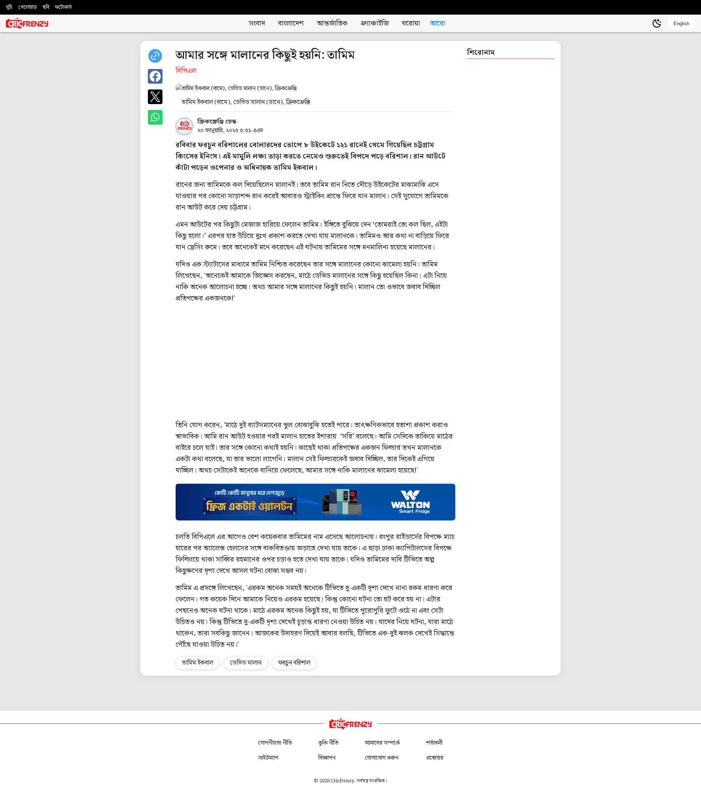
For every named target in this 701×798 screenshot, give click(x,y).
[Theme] (656, 23)
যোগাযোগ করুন (381, 758)
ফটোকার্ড (63, 7)
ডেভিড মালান (245, 663)
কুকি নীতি (328, 743)
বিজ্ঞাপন (327, 758)
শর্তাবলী (434, 743)
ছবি (46, 7)
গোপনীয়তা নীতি (275, 743)
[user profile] (644, 23)
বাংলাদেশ (291, 23)
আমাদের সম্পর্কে (382, 743)
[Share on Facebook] (155, 76)
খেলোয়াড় (27, 7)
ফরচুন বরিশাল (294, 663)
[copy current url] (155, 56)
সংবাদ (257, 23)
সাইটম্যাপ (268, 758)
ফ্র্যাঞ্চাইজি (375, 23)
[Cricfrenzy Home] (27, 23)
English (681, 23)
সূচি (9, 7)
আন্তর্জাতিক (332, 23)
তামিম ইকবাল (197, 663)
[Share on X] (155, 96)
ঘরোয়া (411, 23)
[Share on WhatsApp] (155, 117)
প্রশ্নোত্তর (434, 758)
